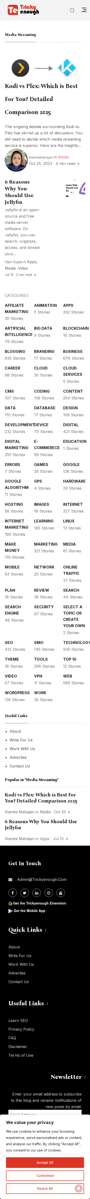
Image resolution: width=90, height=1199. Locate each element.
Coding (42, 391)
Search (71, 590)
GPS (38, 481)
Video (23, 268)
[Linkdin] (36, 893)
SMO (38, 642)
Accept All (45, 1162)
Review (41, 590)
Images (41, 504)
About (15, 731)
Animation (45, 305)
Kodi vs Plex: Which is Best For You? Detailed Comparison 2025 (41, 99)
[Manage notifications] (79, 1188)
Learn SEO (18, 1020)
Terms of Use (20, 1055)
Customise (45, 1175)
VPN (38, 676)
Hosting (14, 504)
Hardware (74, 481)
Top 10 (69, 659)
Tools (41, 659)
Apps (31, 261)
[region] (45, 1157)
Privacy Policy (21, 1029)
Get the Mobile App (29, 910)
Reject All (45, 1188)
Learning (44, 521)
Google (71, 464)
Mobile (12, 567)
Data (10, 407)
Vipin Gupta (13, 262)
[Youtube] (60, 893)
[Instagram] (48, 893)
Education (74, 441)
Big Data (43, 328)
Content (73, 391)
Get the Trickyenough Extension (39, 903)
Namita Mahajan (19, 811)
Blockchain (76, 328)
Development (20, 424)
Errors (12, 464)
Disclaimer (17, 1046)
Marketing (46, 544)
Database (44, 407)
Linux (69, 521)
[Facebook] (12, 893)
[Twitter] (24, 893)
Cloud (41, 368)
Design (70, 407)
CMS (9, 391)
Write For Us (21, 740)
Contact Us (20, 766)
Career (12, 368)
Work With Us (22, 748)
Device (41, 424)
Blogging (15, 351)
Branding (44, 351)
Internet (73, 504)
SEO (9, 642)
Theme (12, 659)
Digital (70, 424)
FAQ (12, 1037)
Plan (10, 590)
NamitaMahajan (41, 157)
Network (44, 567)
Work (40, 692)
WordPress (17, 692)
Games (41, 464)
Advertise (18, 757)
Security (44, 606)
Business (73, 351)
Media (63, 157)
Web (67, 676)
